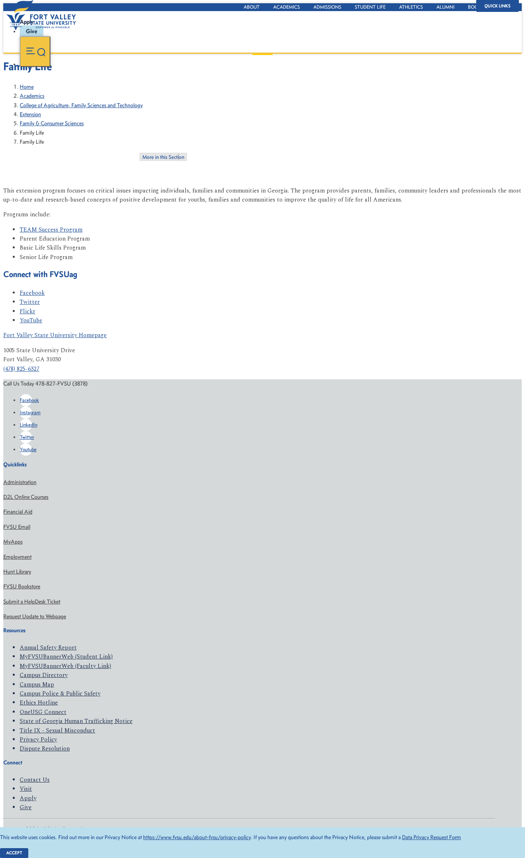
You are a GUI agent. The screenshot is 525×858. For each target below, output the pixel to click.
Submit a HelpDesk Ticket (31, 601)
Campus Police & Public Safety (60, 693)
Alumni (445, 7)
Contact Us (35, 779)
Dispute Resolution (45, 748)
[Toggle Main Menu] (35, 51)
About (252, 7)
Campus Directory (44, 675)
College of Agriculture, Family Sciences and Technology (81, 105)
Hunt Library (17, 571)
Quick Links (497, 6)
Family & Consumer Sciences (52, 123)
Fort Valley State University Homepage (55, 335)
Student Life (370, 7)
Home (27, 86)
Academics (286, 7)
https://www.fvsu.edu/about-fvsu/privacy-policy (197, 837)
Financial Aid (17, 511)
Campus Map (37, 684)
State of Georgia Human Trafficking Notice (76, 721)
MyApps (13, 541)
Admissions (327, 7)
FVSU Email (16, 526)
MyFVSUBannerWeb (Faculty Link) (65, 666)
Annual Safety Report (48, 647)
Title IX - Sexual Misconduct (57, 730)
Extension (30, 114)
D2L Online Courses (25, 496)
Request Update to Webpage (34, 616)
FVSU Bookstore (21, 586)
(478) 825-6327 (21, 369)
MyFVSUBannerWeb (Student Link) (66, 656)
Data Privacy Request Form (431, 837)
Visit (26, 789)
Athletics (411, 7)
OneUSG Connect (43, 712)
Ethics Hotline (39, 702)
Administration (20, 482)
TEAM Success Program (51, 229)
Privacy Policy (38, 739)
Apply (28, 798)
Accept (14, 853)
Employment (17, 556)
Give (26, 807)
